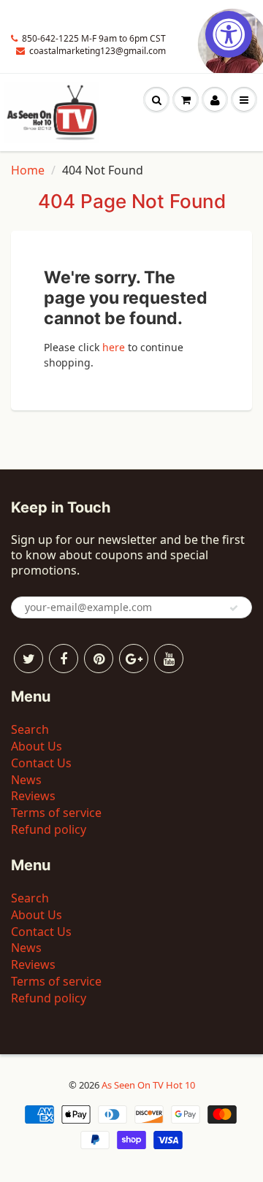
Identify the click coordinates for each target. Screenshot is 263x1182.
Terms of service (56, 813)
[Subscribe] (234, 608)
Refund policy (48, 829)
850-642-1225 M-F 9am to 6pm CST (94, 38)
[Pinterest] (98, 658)
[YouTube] (168, 658)
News (26, 780)
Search (30, 729)
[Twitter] (28, 658)
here (113, 347)
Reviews (33, 796)
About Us (36, 746)
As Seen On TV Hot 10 (148, 1084)
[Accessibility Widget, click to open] (228, 34)
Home (28, 170)
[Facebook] (63, 658)
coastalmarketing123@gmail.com (97, 51)
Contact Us (41, 763)
